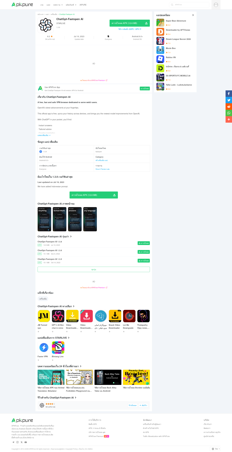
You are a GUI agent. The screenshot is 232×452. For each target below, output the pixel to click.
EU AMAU (89, 449)
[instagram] (17, 442)
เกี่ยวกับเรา (208, 424)
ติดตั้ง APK (93, 424)
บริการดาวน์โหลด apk (97, 432)
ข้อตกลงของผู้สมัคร (57, 449)
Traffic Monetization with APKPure (156, 436)
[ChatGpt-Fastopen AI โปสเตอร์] (44, 219)
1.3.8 (45, 151)
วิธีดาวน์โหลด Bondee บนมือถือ (136, 387)
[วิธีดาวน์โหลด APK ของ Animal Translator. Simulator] (51, 377)
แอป (47, 14)
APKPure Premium (96, 436)
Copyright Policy (72, 449)
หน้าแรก (41, 14)
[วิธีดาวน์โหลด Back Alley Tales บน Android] (108, 377)
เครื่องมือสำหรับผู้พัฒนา (152, 424)
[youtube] (25, 442)
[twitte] (21, 442)
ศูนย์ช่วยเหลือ (209, 436)
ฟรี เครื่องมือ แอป (102, 160)
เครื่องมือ (54, 14)
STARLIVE (60, 23)
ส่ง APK (146, 432)
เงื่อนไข (81, 449)
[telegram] (13, 442)
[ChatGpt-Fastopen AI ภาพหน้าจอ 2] (75, 219)
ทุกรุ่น (93, 269)
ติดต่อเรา (207, 428)
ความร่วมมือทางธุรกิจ (212, 432)
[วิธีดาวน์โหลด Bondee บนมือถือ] (136, 377)
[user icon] (216, 4)
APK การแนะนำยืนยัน (97, 428)
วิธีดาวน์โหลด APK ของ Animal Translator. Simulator (51, 389)
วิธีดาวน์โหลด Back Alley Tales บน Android (105, 389)
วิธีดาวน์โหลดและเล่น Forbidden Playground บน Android (78, 389)
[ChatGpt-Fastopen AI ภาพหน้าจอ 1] (59, 219)
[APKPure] (22, 5)
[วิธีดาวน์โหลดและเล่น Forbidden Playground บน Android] (79, 377)
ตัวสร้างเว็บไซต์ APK (151, 428)
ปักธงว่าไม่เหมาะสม (103, 169)
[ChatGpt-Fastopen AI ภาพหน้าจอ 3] (90, 219)
